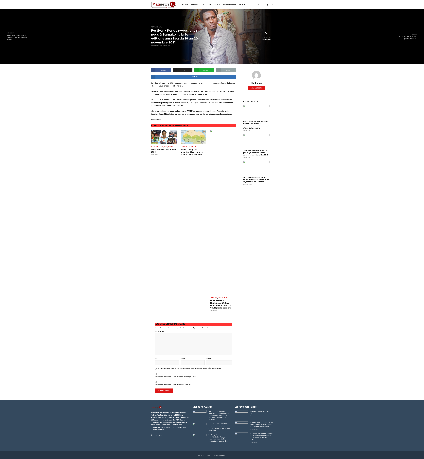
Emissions (195, 4)
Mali (160, 27)
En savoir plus (156, 435)
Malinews (167, 46)
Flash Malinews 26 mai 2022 (259, 412)
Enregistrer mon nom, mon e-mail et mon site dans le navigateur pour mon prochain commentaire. (189, 368)
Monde (242, 4)
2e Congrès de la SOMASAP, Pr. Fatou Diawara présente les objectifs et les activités (256, 179)
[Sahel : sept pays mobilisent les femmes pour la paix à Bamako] (193, 137)
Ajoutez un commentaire (266, 39)
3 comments (254, 416)
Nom (156, 358)
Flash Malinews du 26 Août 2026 (164, 151)
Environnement (229, 4)
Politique (207, 4)
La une (161, 147)
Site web (209, 358)
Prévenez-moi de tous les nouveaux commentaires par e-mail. (175, 377)
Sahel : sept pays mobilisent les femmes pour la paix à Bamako (192, 152)
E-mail (183, 358)
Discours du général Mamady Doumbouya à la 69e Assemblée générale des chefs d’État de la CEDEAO (256, 124)
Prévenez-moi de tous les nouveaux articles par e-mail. (173, 385)
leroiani (223, 455)
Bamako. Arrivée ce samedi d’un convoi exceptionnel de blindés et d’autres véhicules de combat (261, 437)
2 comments (254, 429)
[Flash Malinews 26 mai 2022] (241, 414)
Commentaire (160, 331)
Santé (217, 4)
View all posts (256, 88)
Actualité (183, 4)
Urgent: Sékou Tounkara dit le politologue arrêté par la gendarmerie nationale (261, 424)
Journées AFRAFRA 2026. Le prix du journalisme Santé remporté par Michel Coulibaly (256, 153)
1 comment (253, 442)
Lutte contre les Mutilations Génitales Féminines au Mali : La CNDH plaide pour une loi (222, 304)
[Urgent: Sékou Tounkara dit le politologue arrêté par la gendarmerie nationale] (241, 425)
